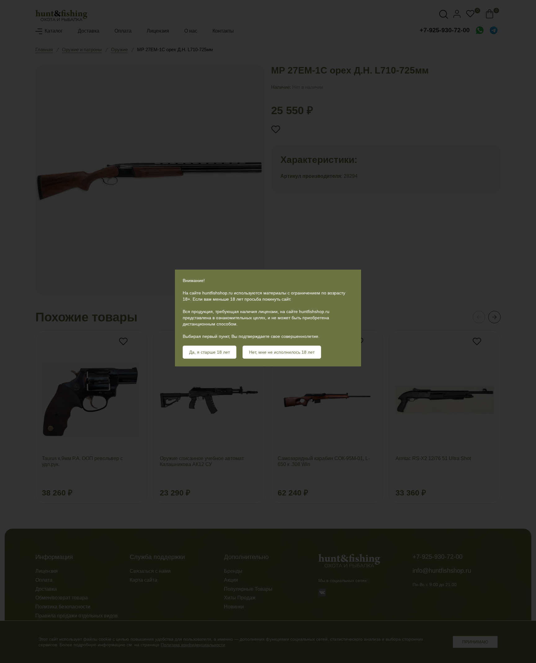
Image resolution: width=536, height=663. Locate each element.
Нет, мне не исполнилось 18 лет (282, 352)
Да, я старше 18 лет (209, 352)
